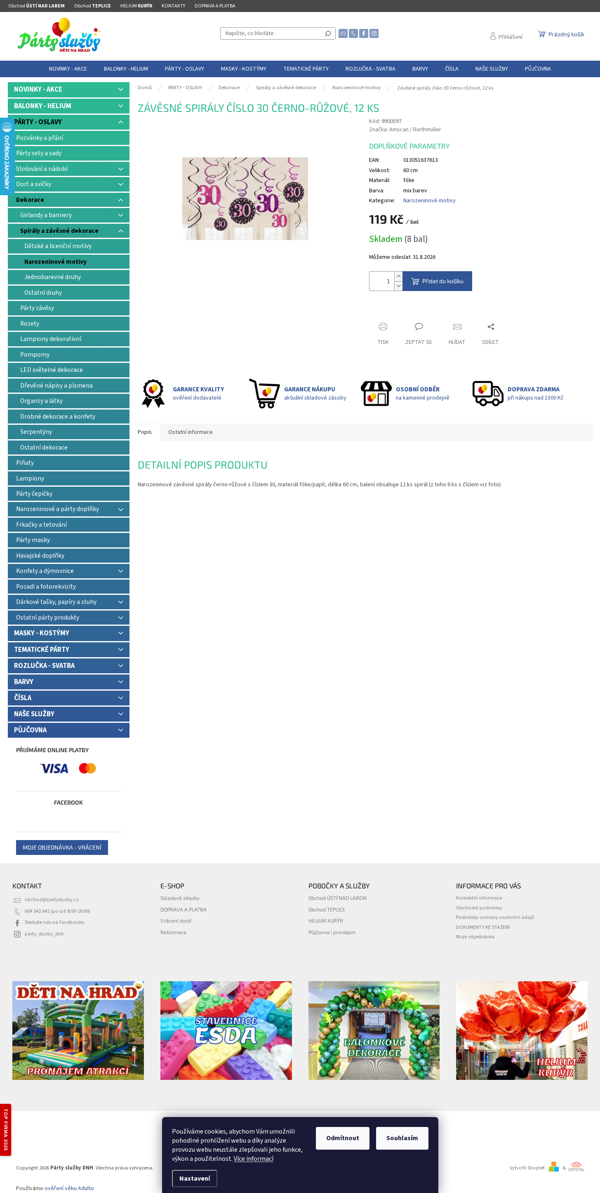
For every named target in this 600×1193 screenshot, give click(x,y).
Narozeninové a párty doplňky (57, 509)
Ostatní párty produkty (47, 617)
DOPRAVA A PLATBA (215, 5)
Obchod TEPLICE (326, 909)
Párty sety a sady (38, 153)
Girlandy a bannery (46, 215)
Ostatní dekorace (44, 447)
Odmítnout (342, 1138)
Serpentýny (36, 431)
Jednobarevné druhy (52, 277)
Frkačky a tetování (41, 524)
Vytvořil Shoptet (527, 1168)
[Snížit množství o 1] (398, 286)
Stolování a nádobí (42, 168)
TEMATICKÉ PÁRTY (41, 650)
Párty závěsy (37, 307)
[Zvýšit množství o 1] (398, 276)
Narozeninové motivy (55, 261)
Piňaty (25, 462)
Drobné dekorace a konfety (57, 416)
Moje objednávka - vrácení (62, 847)
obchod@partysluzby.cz (52, 899)
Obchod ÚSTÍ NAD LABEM (337, 898)
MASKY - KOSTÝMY (41, 633)
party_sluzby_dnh (44, 933)
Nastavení (194, 1178)
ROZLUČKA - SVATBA (44, 666)
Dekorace (30, 199)
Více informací (253, 1158)
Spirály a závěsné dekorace (59, 230)
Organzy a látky (41, 400)
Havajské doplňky (40, 555)
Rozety (29, 323)
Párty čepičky (34, 493)
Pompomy (34, 354)
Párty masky (33, 539)
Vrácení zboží (175, 920)
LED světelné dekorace (51, 369)
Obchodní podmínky (479, 907)
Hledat (328, 33)
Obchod (36, 5)
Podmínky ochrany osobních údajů (495, 917)
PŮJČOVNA (30, 730)
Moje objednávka (475, 936)
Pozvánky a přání (39, 137)
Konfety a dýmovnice (45, 570)
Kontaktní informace (479, 898)
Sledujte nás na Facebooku (55, 922)
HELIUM (136, 5)
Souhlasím (402, 1138)
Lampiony (30, 478)
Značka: (405, 129)
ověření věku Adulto (69, 1188)
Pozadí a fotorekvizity (46, 586)
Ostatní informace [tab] (190, 432)
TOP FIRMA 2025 (5, 1130)
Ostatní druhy (43, 292)
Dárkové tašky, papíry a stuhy (56, 601)
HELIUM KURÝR (325, 920)
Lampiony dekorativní (50, 338)
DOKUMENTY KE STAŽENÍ (483, 927)
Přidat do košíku (443, 280)
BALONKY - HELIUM (42, 106)
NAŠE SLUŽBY (34, 714)
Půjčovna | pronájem (331, 932)
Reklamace (173, 932)
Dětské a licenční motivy (58, 246)
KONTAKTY (173, 5)
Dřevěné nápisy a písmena (56, 385)
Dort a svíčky (33, 184)
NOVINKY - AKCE (38, 90)
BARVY (23, 682)
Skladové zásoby (180, 898)
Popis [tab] (145, 432)
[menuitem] (68, 69)
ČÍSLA (22, 698)
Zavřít (384, 311)
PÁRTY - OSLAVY (38, 122)
